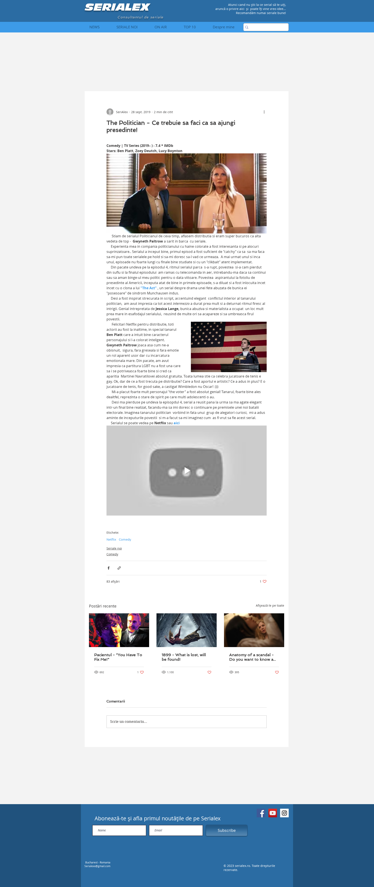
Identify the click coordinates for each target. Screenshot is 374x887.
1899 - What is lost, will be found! (184, 657)
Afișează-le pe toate (270, 605)
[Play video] (186, 471)
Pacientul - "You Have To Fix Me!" (118, 657)
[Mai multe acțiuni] (264, 111)
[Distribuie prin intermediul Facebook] (108, 568)
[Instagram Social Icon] (284, 813)
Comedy (125, 539)
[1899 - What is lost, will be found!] (186, 630)
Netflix (111, 539)
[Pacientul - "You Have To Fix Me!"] (119, 630)
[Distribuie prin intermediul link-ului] (119, 568)
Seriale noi (114, 548)
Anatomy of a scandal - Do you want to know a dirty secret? (251, 657)
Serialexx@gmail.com (97, 866)
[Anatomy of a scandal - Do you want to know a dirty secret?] (254, 630)
